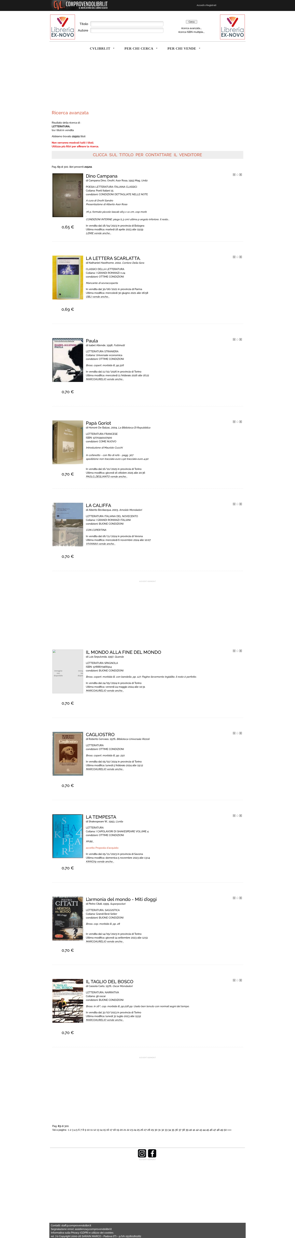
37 (180, 1129)
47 (214, 1129)
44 (204, 1129)
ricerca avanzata (190, 28)
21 (124, 1129)
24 (135, 1129)
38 (183, 1129)
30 (155, 1129)
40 (190, 1129)
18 (114, 1129)
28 (148, 1129)
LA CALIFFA (98, 505)
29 (152, 1129)
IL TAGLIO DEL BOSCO (109, 981)
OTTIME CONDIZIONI (111, 276)
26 (141, 1129)
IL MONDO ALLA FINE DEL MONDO (123, 652)
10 (88, 1129)
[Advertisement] (99, 83)
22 (128, 1129)
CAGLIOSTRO (100, 734)
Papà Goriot (98, 423)
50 (225, 1129)
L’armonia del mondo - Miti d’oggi (121, 899)
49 (221, 1129)
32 (162, 1129)
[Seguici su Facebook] (152, 1156)
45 (207, 1129)
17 (111, 1129)
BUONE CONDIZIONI (111, 523)
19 (117, 1129)
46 (211, 1129)
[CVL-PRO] (237, 175)
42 (197, 1129)
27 (145, 1129)
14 (101, 1129)
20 (121, 1129)
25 (138, 1129)
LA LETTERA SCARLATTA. (113, 258)
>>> (229, 1129)
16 (107, 1129)
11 (91, 1129)
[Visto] (234, 175)
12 (94, 1129)
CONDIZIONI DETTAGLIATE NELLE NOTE (123, 194)
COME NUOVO (107, 441)
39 (187, 1129)
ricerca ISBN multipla (190, 31)
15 (104, 1129)
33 (166, 1129)
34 (169, 1129)
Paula (92, 340)
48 (218, 1129)
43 (200, 1129)
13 (98, 1129)
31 (159, 1129)
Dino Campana (101, 176)
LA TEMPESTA (101, 817)
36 (176, 1129)
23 (131, 1129)
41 (194, 1129)
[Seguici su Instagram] (142, 1156)
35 (173, 1129)
